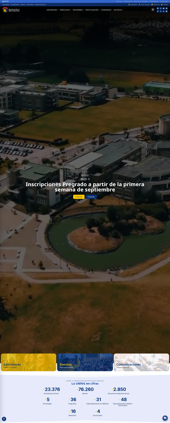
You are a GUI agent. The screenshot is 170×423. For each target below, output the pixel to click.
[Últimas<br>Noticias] (141, 362)
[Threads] (163, 11)
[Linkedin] (158, 8)
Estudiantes (15, 4)
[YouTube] (163, 8)
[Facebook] (166, 8)
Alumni (23, 4)
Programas (77, 10)
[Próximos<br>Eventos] (85, 362)
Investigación (92, 10)
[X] (160, 11)
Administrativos (40, 4)
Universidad (51, 10)
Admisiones (65, 10)
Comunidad (106, 10)
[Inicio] (10, 10)
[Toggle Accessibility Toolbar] (4, 419)
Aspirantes (5, 4)
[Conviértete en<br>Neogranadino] (28, 362)
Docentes (30, 4)
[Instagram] (160, 8)
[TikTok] (158, 11)
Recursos (118, 10)
